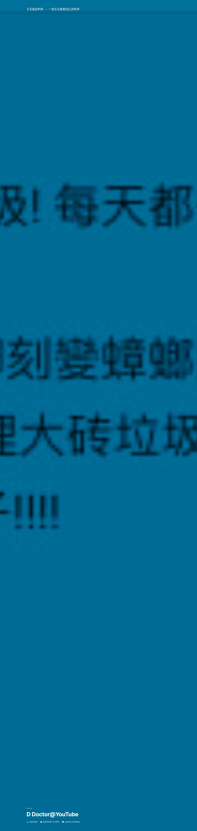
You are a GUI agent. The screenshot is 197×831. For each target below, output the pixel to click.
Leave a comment (72, 822)
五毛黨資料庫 (35, 9)
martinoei (33, 822)
